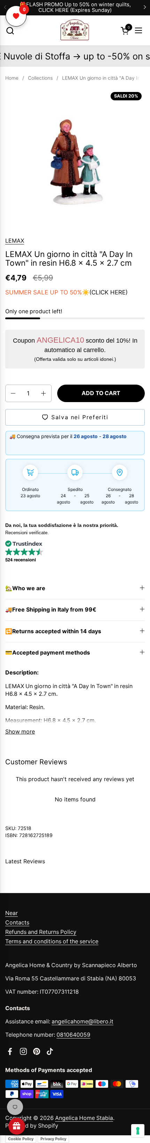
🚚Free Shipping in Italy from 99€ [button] (50, 609)
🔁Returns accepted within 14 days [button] (53, 631)
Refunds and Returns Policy (40, 932)
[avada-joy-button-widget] (16, 1126)
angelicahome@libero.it (82, 1021)
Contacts (17, 922)
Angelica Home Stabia (84, 1118)
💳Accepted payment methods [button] (47, 652)
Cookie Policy (20, 1138)
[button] (10, 30)
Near (11, 913)
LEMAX (14, 240)
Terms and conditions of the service (51, 941)
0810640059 (73, 1034)
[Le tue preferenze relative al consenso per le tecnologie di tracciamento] (137, 1130)
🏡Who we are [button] (25, 588)
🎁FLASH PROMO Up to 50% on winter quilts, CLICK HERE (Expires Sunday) (75, 7)
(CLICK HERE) (108, 292)
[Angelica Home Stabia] (74, 30)
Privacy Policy (53, 1138)
